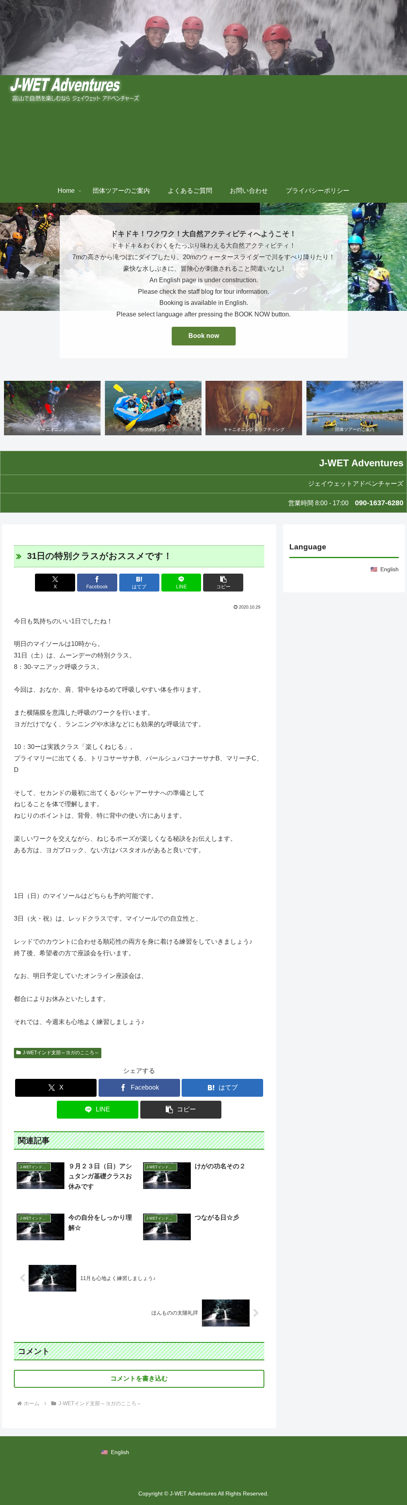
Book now (203, 335)
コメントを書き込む (139, 1378)
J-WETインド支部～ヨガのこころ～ (61, 1052)
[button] (223, 583)
